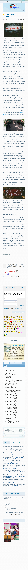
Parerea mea (8, 386)
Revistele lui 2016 (11, 404)
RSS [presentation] (5, 365)
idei (19, 257)
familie (16, 257)
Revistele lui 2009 (11, 394)
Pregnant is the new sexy (11, 387)
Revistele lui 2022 (11, 412)
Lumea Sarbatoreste (10, 383)
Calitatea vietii (8, 370)
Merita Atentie (8, 384)
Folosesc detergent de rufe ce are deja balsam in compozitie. (13, 501)
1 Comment (22, 19)
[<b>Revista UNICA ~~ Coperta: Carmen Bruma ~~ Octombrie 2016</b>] (15, 529)
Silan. (7, 510)
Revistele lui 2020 (11, 410)
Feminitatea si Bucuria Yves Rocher (13, 380)
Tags (21, 442)
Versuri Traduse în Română (11, 421)
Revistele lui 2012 (11, 398)
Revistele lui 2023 (11, 414)
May (5, 19)
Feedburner (6, 448)
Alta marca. (8, 504)
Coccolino (8, 509)
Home (23, 10)
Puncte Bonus (8, 389)
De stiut (6, 376)
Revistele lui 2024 (11, 415)
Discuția (7, 442)
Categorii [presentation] (6, 363)
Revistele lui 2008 (11, 393)
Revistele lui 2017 (11, 405)
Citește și (15, 442)
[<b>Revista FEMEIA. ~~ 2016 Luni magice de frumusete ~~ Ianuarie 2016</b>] (15, 523)
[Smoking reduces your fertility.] (7, 535)
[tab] (7, 363)
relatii (22, 257)
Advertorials (7, 369)
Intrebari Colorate (9, 381)
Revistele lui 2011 (11, 397)
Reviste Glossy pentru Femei (12, 390)
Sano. (7, 505)
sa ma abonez (11, 308)
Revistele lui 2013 (11, 400)
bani (8, 257)
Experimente (8, 379)
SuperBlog (7, 418)
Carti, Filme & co (9, 372)
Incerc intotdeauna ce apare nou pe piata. (14, 512)
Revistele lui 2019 (11, 408)
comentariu (12, 264)
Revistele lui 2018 (11, 407)
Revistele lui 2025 (11, 417)
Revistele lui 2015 (11, 403)
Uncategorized (8, 420)
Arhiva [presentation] (12, 363)
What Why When (9, 422)
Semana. (8, 503)
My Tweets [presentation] (18, 363)
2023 (8, 19)
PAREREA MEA (6, 12)
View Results (16, 514)
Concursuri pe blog (9, 374)
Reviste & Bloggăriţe (11, 391)
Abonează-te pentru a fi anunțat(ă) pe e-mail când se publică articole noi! (10, 432)
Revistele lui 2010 (11, 395)
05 (6, 19)
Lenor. (7, 507)
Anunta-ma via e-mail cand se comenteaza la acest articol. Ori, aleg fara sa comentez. (14, 307)
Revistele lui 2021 (11, 411)
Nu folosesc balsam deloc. (11, 508)
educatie (12, 257)
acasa (4, 257)
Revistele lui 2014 (11, 401)
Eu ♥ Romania (8, 377)
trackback (9, 265)
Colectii (6, 373)
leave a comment (13, 266)
